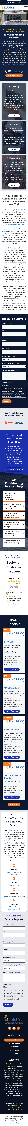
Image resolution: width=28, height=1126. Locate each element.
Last (3, 337)
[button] (14, 2)
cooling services (10, 839)
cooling (21, 1075)
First (3, 330)
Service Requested (11, 363)
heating (18, 837)
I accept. (6, 385)
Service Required (11, 965)
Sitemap (9, 1109)
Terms (19, 1107)
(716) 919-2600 (13, 669)
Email (6, 348)
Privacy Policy (18, 394)
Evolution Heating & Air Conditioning (14, 210)
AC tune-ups (11, 56)
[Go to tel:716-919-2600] (14, 865)
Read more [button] (8, 606)
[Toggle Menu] (26, 7)
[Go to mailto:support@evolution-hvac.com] (14, 889)
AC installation (21, 56)
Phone (6, 341)
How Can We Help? (10, 371)
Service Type (9, 356)
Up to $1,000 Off (11, 729)
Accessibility (17, 1109)
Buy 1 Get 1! (9, 641)
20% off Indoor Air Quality (12, 776)
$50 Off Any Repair (12, 687)
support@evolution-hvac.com (14, 896)
